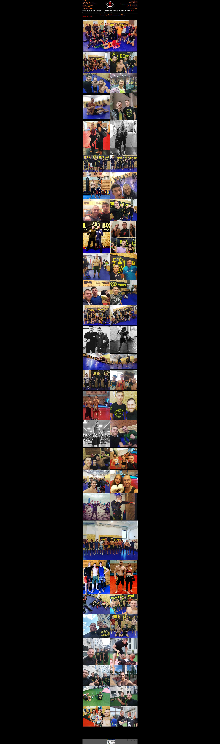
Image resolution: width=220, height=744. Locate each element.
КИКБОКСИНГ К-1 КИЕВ (108, 10)
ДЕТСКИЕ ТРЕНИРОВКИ (86, 12)
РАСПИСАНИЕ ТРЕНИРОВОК (125, 10)
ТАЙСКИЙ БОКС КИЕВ (100, 10)
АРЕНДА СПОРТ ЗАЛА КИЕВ (114, 12)
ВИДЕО (105, 12)
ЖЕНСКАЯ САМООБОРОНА (117, 10)
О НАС (120, 12)
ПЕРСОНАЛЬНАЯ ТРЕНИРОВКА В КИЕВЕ (97, 12)
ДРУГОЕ (108, 12)
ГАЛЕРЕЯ (132, 10)
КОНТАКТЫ (123, 12)
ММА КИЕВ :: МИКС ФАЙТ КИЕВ (87, 10)
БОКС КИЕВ (95, 10)
